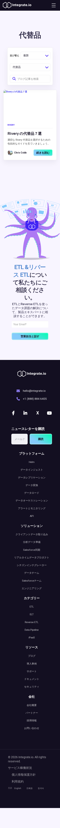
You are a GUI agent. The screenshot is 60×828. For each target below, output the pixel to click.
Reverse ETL (31, 622)
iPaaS (32, 637)
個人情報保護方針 (24, 774)
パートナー (32, 712)
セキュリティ (31, 686)
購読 (41, 439)
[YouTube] (49, 413)
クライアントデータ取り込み (32, 534)
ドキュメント (31, 679)
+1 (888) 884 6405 (35, 398)
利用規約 (18, 781)
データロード (31, 492)
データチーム (31, 572)
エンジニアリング (32, 588)
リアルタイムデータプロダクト (31, 557)
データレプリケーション (32, 477)
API (32, 516)
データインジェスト (31, 469)
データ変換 (32, 485)
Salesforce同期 (31, 549)
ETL (32, 606)
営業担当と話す (30, 336)
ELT (32, 614)
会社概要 (32, 705)
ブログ (32, 655)
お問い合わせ (31, 728)
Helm (31, 462)
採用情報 (32, 720)
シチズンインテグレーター (32, 565)
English (17, 788)
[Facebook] (13, 413)
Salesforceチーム (32, 580)
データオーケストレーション (32, 500)
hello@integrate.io (34, 390)
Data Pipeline (32, 629)
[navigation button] (53, 5)
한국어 (41, 788)
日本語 (29, 788)
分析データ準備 (31, 542)
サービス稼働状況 (20, 768)
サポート (32, 671)
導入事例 (32, 663)
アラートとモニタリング (32, 508)
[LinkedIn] (25, 413)
